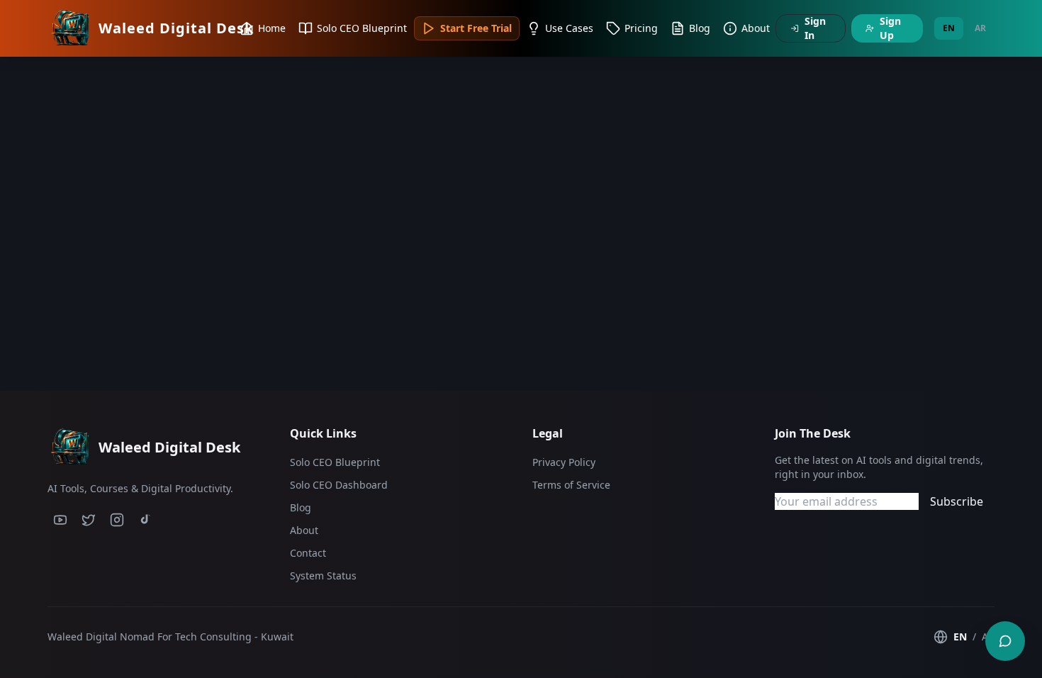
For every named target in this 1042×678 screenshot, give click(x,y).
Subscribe (956, 501)
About (304, 530)
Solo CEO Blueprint (335, 462)
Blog (300, 507)
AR (980, 28)
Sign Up (890, 28)
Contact (308, 553)
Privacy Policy (563, 462)
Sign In (815, 28)
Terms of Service (571, 484)
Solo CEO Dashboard (339, 484)
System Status (323, 575)
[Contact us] (1005, 641)
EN (949, 28)
